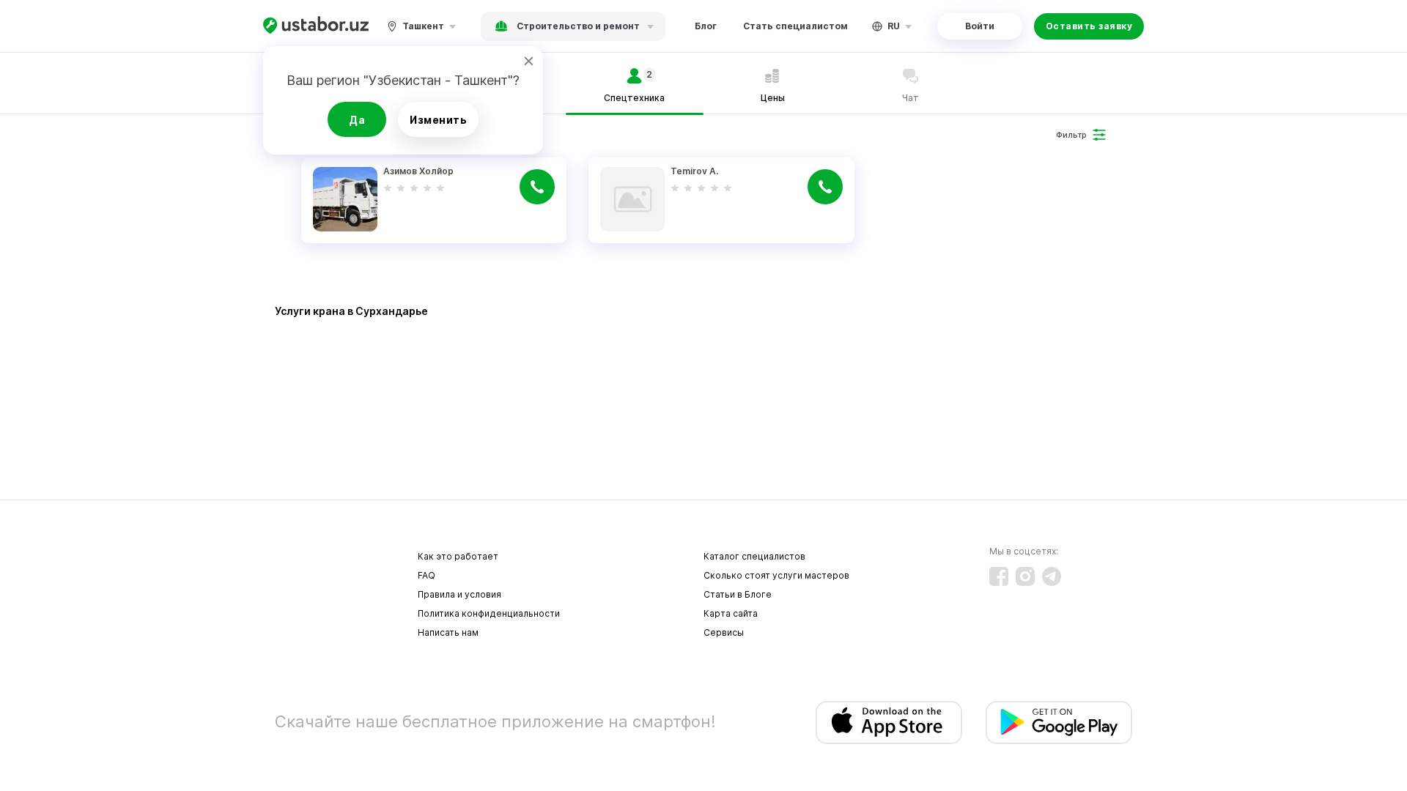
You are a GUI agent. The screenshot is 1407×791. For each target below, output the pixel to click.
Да (357, 120)
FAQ (426, 575)
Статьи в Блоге (738, 594)
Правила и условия (459, 594)
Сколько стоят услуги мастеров (776, 575)
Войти (979, 26)
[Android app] (1059, 722)
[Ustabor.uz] (316, 26)
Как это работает (458, 556)
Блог (706, 26)
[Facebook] (998, 576)
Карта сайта (731, 613)
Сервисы (724, 632)
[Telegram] (1051, 576)
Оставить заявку (1089, 26)
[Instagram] (1025, 576)
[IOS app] (889, 722)
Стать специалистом (795, 26)
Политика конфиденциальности (489, 613)
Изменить (438, 120)
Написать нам (448, 632)
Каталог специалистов (754, 556)
